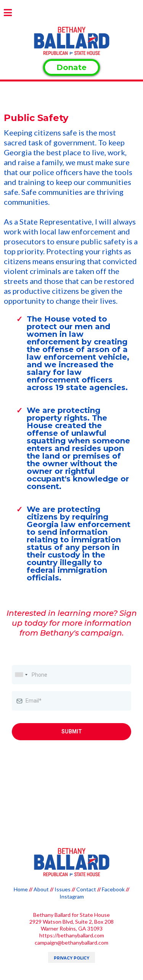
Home (21, 889)
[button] (8, 13)
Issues (63, 889)
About (41, 889)
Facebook (113, 889)
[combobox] (21, 674)
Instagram (71, 896)
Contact (86, 889)
